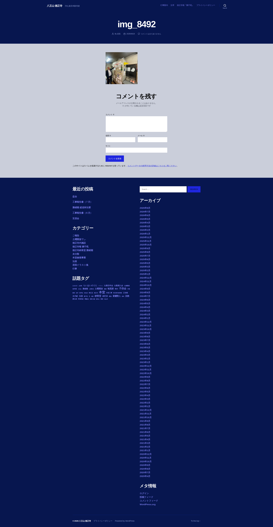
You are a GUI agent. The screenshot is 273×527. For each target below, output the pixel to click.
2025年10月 (146, 244)
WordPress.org (148, 504)
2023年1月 (145, 362)
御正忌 (91, 293)
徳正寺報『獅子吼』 (185, 5)
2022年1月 (145, 406)
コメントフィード (149, 500)
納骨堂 (98, 296)
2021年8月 (145, 424)
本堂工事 (109, 293)
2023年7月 (145, 340)
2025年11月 (145, 241)
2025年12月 (146, 237)
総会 (110, 296)
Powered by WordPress (125, 521)
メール (141, 136)
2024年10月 (146, 285)
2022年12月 (146, 366)
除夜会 (97, 299)
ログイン (144, 493)
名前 (108, 136)
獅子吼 (86, 296)
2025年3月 (145, 266)
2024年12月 (146, 278)
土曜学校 (91, 289)
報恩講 (111, 289)
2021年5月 (145, 435)
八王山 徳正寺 (54, 5)
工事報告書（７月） (82, 202)
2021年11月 (145, 413)
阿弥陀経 (80, 299)
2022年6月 (145, 388)
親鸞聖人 (117, 296)
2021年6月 (145, 432)
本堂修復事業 (79, 257)
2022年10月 (146, 373)
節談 (92, 296)
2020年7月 (145, 472)
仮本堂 (75, 289)
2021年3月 (145, 443)
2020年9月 (145, 465)
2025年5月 (145, 263)
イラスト (100, 285)
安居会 (76, 218)
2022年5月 (145, 391)
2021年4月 (145, 439)
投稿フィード (146, 497)
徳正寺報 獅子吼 (81, 246)
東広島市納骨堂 (117, 293)
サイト (108, 146)
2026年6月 (145, 215)
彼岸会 (81, 293)
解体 (123, 296)
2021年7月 (145, 428)
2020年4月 (145, 476)
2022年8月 (145, 380)
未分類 (76, 254)
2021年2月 (145, 447)
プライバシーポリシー (205, 5)
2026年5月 (145, 219)
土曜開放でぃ (79, 239)
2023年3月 (145, 355)
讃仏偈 (75, 299)
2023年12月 (146, 322)
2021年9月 (145, 421)
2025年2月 (145, 270)
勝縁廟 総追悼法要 (82, 207)
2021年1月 (145, 450)
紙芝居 (105, 296)
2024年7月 (145, 296)
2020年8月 (145, 469)
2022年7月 (145, 384)
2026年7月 (145, 211)
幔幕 (74, 292)
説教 (127, 296)
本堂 (102, 292)
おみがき (75, 285)
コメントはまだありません (151, 34)
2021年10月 (146, 417)
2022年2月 (145, 402)
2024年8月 (145, 292)
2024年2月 (145, 314)
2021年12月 (146, 410)
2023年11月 (145, 325)
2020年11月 (145, 458)
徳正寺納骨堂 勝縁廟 (83, 250)
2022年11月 (145, 369)
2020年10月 (146, 461)
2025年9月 (145, 248)
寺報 (128, 289)
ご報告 (76, 235)
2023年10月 (146, 329)
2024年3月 (145, 311)
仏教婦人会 (118, 286)
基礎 (105, 289)
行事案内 (164, 5)
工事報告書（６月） (82, 213)
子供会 (122, 288)
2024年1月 (145, 318)
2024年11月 (145, 281)
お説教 (80, 285)
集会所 (106, 299)
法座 (75, 261)
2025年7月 (145, 256)
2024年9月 (145, 289)
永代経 (75, 296)
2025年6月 (145, 259)
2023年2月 (145, 358)
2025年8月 (145, 252)
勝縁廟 (85, 289)
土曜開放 (99, 288)
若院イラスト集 (80, 265)
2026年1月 (145, 233)
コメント (110, 114)
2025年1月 (145, 274)
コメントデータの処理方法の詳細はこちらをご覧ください (152, 166)
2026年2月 (145, 230)
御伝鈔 (86, 292)
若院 (118, 34)
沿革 (172, 5)
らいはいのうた (90, 285)
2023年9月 (145, 333)
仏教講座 (127, 285)
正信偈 (125, 293)
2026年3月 (145, 226)
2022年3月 (145, 399)
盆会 (75, 196)
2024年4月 (145, 307)
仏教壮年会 (108, 286)
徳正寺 (96, 293)
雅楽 (102, 299)
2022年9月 (145, 377)
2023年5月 (145, 347)
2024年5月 (145, 303)
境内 (116, 289)
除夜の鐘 (92, 299)
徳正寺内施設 (79, 243)
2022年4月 (145, 395)
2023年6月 (145, 344)
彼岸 (77, 292)
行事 (75, 268)
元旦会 (79, 289)
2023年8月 (145, 336)
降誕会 (87, 299)
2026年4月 (145, 222)
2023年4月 (145, 351)
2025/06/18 (130, 34)
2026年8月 (145, 208)
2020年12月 (146, 454)
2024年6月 (145, 300)
